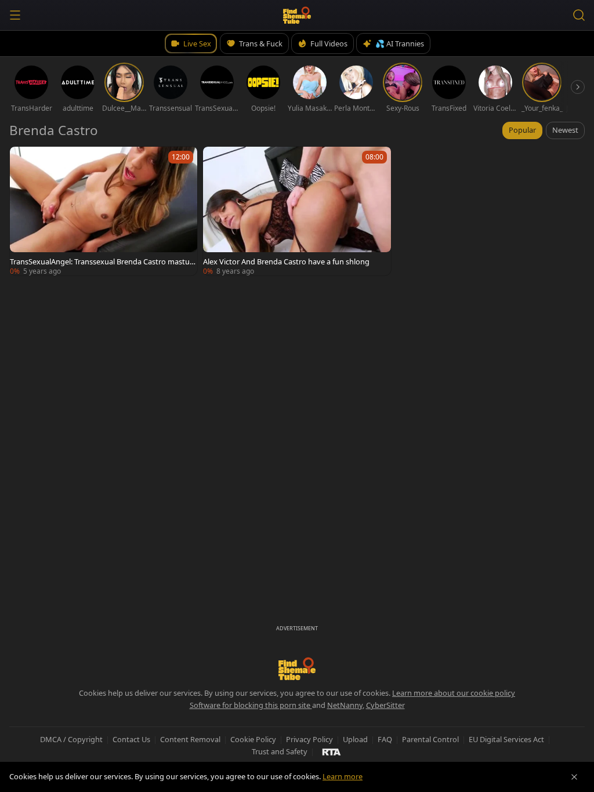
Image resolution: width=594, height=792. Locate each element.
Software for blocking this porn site (251, 705)
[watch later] (24, 160)
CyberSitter (385, 705)
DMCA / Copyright (71, 739)
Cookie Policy (253, 739)
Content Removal (190, 739)
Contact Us (131, 739)
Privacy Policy (309, 739)
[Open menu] (15, 15)
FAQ (385, 739)
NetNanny (345, 705)
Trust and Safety (279, 751)
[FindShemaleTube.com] (297, 15)
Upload (355, 739)
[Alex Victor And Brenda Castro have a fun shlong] (296, 211)
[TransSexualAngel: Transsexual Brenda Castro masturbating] (103, 211)
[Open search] (578, 15)
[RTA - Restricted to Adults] (331, 751)
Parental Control (430, 739)
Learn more (343, 776)
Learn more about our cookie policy (453, 693)
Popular (522, 130)
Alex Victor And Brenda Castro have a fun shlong (286, 261)
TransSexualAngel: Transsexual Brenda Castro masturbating (103, 261)
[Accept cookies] (574, 776)
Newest (565, 130)
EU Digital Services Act (506, 739)
